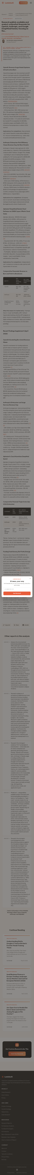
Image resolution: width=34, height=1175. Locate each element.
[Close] (30, 578)
